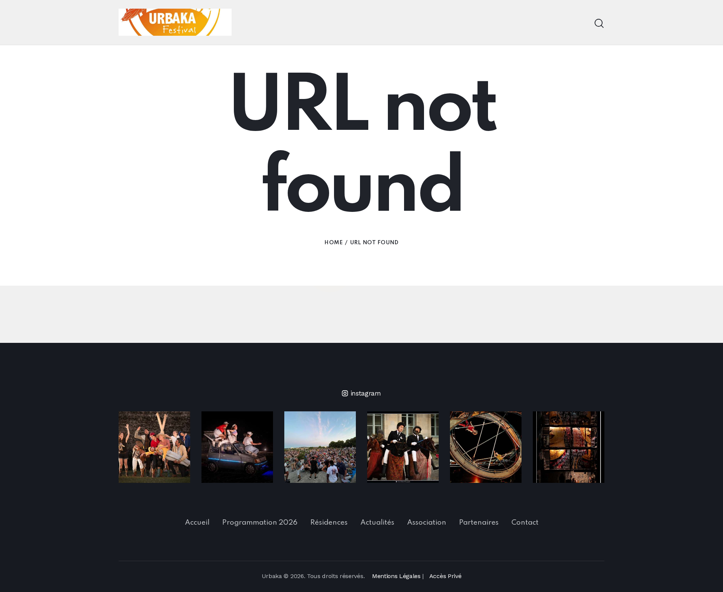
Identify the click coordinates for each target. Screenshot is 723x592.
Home (333, 242)
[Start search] (599, 23)
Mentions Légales (396, 576)
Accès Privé (445, 576)
